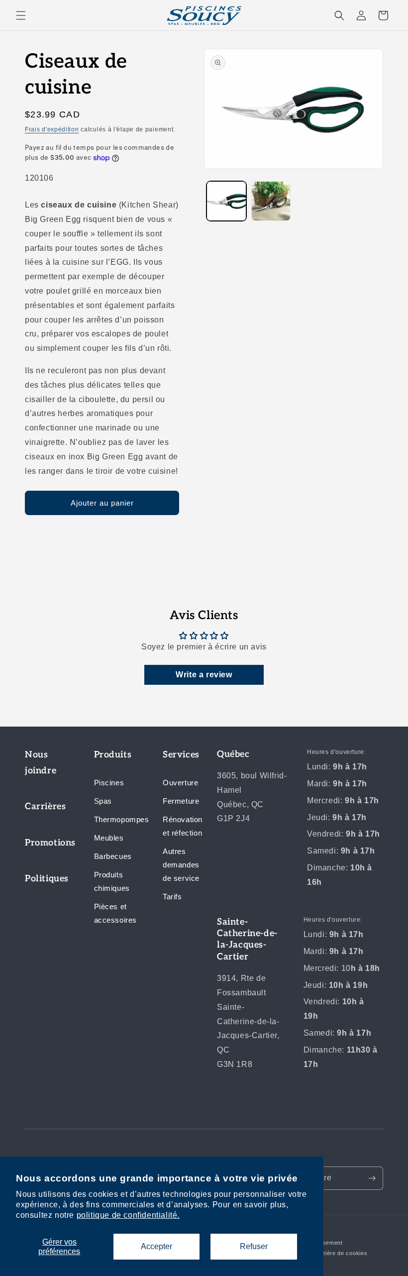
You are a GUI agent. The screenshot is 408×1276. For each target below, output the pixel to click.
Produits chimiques (112, 881)
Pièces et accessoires (115, 913)
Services (181, 754)
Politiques (47, 878)
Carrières (45, 806)
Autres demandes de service (181, 864)
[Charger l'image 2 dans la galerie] (271, 201)
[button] (21, 15)
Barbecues (113, 856)
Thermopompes (116, 819)
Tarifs (172, 896)
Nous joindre (40, 762)
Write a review (204, 674)
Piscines (109, 782)
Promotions (47, 843)
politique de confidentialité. (128, 1215)
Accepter (156, 1246)
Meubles (109, 838)
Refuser (254, 1246)
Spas (103, 801)
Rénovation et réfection (183, 826)
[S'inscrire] (372, 1178)
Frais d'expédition (52, 129)
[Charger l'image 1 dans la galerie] (226, 201)
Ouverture (180, 782)
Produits (113, 754)
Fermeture (181, 801)
